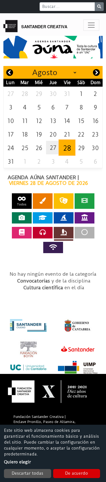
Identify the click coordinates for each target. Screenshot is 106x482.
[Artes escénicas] (63, 201)
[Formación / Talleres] (43, 218)
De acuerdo (76, 473)
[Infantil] (63, 218)
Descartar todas (27, 473)
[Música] (43, 232)
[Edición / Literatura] (22, 232)
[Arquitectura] (84, 218)
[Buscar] (99, 6)
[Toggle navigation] (91, 25)
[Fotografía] (22, 218)
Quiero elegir (17, 462)
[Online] (53, 247)
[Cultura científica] (63, 232)
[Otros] (84, 232)
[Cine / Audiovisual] (84, 201)
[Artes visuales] (43, 201)
